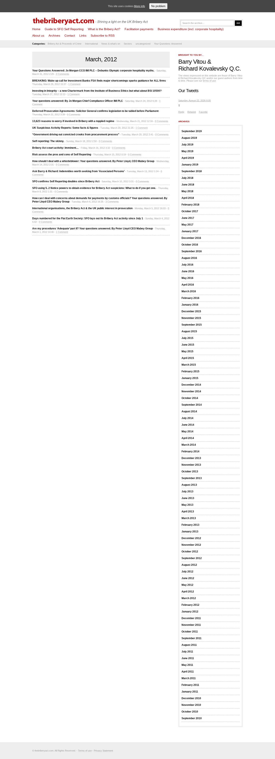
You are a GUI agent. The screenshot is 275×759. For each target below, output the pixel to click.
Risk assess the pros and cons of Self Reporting (61, 154)
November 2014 (191, 391)
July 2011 (187, 651)
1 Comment (74, 84)
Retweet (191, 112)
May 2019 (187, 151)
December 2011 (191, 618)
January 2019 (190, 164)
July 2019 (187, 144)
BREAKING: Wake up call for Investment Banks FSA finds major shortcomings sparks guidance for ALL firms (99, 80)
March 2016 (189, 291)
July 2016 (187, 264)
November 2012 (191, 544)
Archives (54, 35)
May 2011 (187, 664)
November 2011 (191, 624)
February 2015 (190, 371)
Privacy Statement (103, 750)
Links (82, 35)
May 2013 (187, 504)
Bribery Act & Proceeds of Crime (64, 43)
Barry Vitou (192, 61)
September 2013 (192, 478)
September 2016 (192, 251)
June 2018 (188, 184)
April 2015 (188, 358)
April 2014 (188, 438)
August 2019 (189, 137)
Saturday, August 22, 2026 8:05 (194, 100)
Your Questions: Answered (168, 43)
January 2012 (190, 611)
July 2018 (187, 177)
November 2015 (191, 318)
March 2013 (189, 518)
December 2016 (191, 238)
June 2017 (188, 218)
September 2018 (192, 171)
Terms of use (85, 750)
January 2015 (190, 378)
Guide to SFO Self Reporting (64, 29)
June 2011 (188, 658)
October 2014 (190, 398)
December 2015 (191, 311)
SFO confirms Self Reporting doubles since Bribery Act (65, 181)
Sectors (128, 43)
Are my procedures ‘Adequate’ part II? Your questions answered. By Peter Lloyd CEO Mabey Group (92, 228)
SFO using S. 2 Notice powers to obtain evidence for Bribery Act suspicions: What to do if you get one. (94, 188)
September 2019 (192, 131)
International (91, 43)
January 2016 (190, 304)
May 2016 (187, 278)
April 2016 (188, 284)
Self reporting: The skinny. (48, 141)
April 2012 (188, 591)
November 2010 (191, 704)
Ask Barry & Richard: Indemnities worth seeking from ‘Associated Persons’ (78, 171)
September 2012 (192, 558)
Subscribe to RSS (103, 35)
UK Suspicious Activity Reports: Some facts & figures (65, 127)
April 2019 (188, 157)
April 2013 (188, 511)
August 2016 (189, 258)
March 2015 (189, 364)
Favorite (203, 112)
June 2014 (188, 424)
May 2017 (187, 224)
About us (38, 35)
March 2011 (189, 678)
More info (139, 6)
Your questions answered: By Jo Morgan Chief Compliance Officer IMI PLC (77, 100)
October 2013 (190, 471)
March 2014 (189, 444)
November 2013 (191, 464)
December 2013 (191, 458)
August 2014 (189, 411)
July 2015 (187, 338)
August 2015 (189, 331)
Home (36, 29)
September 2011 (192, 638)
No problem (158, 6)
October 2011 (190, 631)
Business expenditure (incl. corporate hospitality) (191, 29)
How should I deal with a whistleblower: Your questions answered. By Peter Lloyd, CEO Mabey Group (93, 161)
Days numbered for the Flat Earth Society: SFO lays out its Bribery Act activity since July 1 (87, 218)
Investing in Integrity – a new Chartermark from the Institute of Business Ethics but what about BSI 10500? (97, 90)
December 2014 (191, 384)
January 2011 (190, 691)
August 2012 (189, 564)
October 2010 (190, 711)
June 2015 (188, 344)
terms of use (209, 80)
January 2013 (190, 531)
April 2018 (188, 197)
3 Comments (112, 201)
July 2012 (187, 571)
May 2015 (187, 351)
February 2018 (190, 204)
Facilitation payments (139, 29)
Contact (69, 35)
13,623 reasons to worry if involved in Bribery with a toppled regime (73, 121)
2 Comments (62, 74)
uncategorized (143, 43)
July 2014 (187, 418)
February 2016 (190, 298)
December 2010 (191, 698)
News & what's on (110, 43)
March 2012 (189, 598)
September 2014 (192, 404)
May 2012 (187, 584)
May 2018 (187, 191)
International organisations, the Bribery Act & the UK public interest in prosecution (82, 208)
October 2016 (190, 244)
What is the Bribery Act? (104, 29)
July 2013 (187, 491)
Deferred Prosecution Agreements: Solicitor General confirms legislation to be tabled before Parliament (95, 111)
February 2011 (190, 684)
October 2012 (190, 551)
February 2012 (190, 604)
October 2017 (190, 211)
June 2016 (188, 271)
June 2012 (188, 578)
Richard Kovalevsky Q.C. (209, 68)
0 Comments (73, 114)
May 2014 (187, 431)
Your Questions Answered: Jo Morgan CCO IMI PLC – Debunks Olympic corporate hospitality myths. (93, 70)
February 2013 (190, 524)
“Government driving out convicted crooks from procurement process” (75, 134)
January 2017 (190, 231)
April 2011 (188, 671)
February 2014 (190, 451)
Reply (181, 112)
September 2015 (192, 324)
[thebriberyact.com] (91, 19)
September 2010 (192, 718)
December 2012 (191, 538)
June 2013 (188, 498)
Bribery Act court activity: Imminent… (55, 147)
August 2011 (189, 644)
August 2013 (189, 484)
